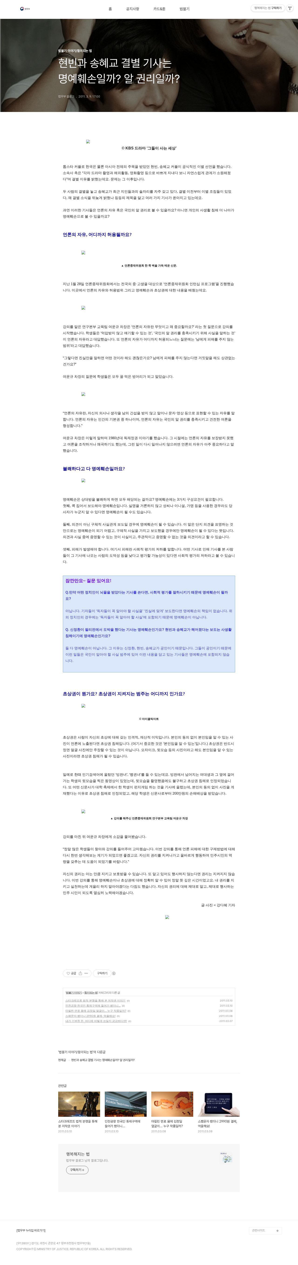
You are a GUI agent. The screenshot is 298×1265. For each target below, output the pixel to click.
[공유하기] (80, 973)
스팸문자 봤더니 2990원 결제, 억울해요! (90, 1016)
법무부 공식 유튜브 (263, 1201)
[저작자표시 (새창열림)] (114, 973)
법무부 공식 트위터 (263, 1216)
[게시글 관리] (86, 973)
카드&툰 (159, 9)
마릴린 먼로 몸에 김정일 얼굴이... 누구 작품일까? (95, 1010)
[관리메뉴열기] (289, 8)
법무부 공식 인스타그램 (265, 1223)
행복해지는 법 (78, 1154)
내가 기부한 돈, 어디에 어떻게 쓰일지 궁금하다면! (96, 1021)
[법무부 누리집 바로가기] (30, 1230)
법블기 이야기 (74, 992)
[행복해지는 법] (25, 9)
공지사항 (132, 9)
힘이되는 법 (91, 992)
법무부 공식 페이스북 (264, 1208)
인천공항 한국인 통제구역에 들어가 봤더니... (93, 1005)
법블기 (185, 9)
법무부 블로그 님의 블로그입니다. (87, 1160)
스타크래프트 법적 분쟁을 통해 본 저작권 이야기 (95, 1000)
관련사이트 (258, 1230)
